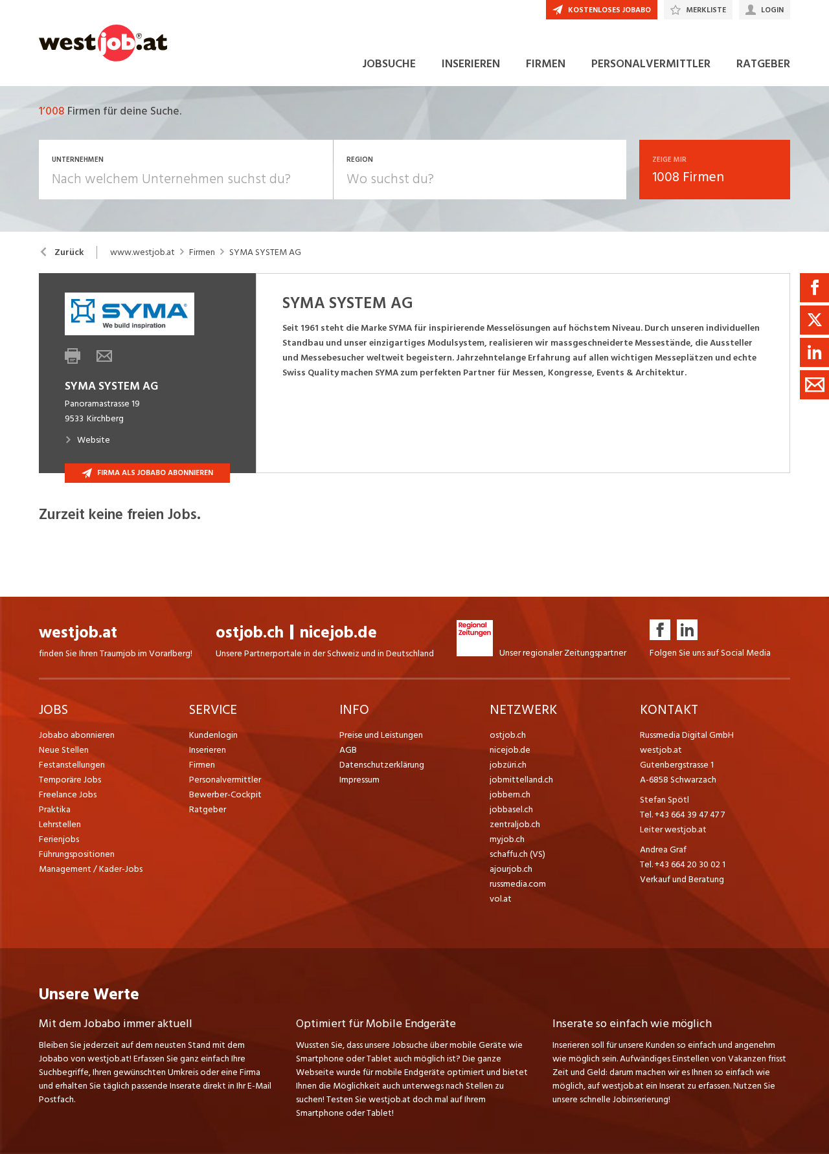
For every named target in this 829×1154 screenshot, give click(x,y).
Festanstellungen (72, 764)
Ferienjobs (59, 839)
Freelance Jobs (68, 794)
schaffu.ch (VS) (517, 854)
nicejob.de (338, 632)
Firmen (202, 252)
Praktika (55, 809)
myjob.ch (507, 839)
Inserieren (207, 749)
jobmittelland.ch (521, 779)
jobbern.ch (510, 794)
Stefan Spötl (664, 799)
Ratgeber (207, 809)
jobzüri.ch (508, 764)
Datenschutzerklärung (381, 764)
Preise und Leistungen (381, 734)
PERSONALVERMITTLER (650, 63)
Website (93, 439)
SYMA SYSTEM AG (265, 252)
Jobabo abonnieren (77, 734)
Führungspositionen (77, 854)
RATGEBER (763, 63)
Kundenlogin (213, 734)
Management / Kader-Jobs (90, 868)
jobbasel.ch (511, 809)
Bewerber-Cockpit (225, 794)
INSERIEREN (471, 63)
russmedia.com (518, 883)
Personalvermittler (225, 779)
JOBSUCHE (389, 63)
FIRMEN (545, 63)
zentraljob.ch (515, 824)
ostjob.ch (250, 632)
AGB (348, 749)
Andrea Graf (663, 849)
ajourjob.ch (511, 868)
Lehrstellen (60, 824)
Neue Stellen (64, 749)
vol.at (501, 898)
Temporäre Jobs (70, 779)
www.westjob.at (142, 252)
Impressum (359, 779)
